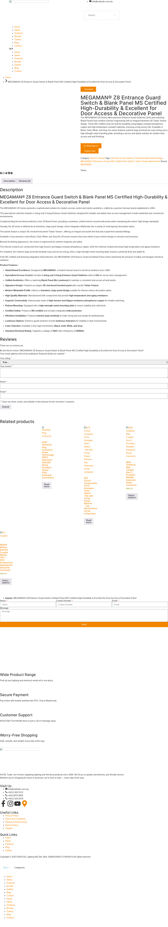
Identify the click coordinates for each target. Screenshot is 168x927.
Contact (18, 46)
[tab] (5, 868)
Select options (132, 496)
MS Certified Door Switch (122, 161)
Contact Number (64, 601)
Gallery (17, 39)
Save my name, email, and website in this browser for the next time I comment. (38, 402)
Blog (16, 43)
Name (3, 382)
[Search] (115, 15)
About (17, 30)
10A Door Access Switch (121, 158)
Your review (6, 366)
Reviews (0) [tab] (24, 181)
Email (3, 392)
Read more (46, 485)
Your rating (5, 358)
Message (4, 608)
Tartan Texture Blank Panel (147, 161)
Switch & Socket (97, 158)
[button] (84, 49)
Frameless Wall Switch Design (148, 158)
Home (17, 27)
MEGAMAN (86, 164)
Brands (17, 36)
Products (18, 33)
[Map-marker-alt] (24, 803)
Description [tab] (9, 181)
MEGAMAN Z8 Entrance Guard (95, 161)
